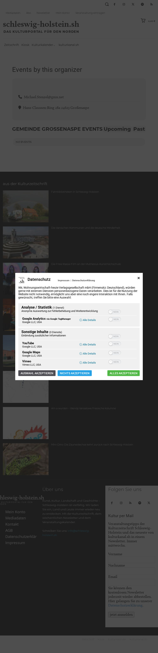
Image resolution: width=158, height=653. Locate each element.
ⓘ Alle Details (87, 320)
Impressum (64, 280)
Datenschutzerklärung (83, 280)
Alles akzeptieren (123, 373)
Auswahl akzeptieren (37, 373)
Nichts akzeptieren (74, 373)
